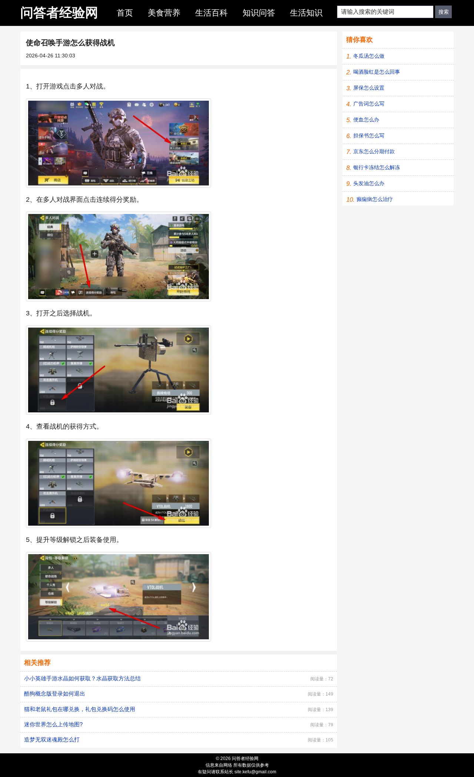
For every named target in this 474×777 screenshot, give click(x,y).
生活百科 (211, 12)
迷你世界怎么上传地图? (53, 724)
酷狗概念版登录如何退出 (54, 693)
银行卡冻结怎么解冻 (376, 167)
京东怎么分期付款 (374, 151)
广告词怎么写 (368, 104)
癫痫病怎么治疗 (375, 199)
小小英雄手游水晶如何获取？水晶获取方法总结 (82, 678)
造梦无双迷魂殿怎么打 (52, 739)
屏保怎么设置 (368, 88)
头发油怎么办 (368, 183)
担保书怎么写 (368, 135)
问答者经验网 (59, 12)
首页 (125, 12)
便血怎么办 (366, 120)
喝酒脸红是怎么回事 (376, 72)
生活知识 (306, 12)
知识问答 (259, 12)
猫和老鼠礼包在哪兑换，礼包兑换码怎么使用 (79, 709)
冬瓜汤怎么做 (368, 56)
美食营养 (164, 12)
